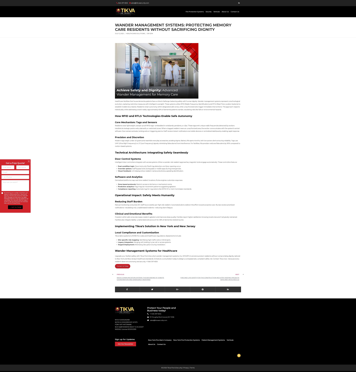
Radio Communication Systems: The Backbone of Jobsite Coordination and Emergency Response (140, 279)
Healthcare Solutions (135, 33)
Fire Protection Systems (195, 12)
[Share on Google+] (177, 289)
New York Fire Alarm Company (160, 340)
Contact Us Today (122, 266)
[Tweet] (152, 289)
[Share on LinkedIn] (228, 289)
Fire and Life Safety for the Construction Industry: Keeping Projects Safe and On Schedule (210, 279)
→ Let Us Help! (15, 207)
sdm (151, 33)
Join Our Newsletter (125, 344)
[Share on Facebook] (127, 289)
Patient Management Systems (213, 340)
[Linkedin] (239, 355)
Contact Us (235, 12)
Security (209, 12)
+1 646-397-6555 (155, 314)
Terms (192, 368)
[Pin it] (203, 289)
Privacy (186, 368)
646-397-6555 (123, 3)
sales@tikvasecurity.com (140, 3)
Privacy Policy (16, 203)
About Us (225, 12)
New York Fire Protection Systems (186, 340)
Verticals (216, 12)
